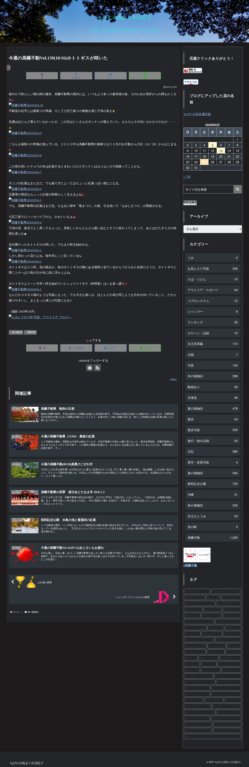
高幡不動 (31, 332)
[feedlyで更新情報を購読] (89, 367)
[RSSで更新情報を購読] (97, 367)
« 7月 (187, 176)
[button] (237, 189)
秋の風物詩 (17, 332)
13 (221, 150)
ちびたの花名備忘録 (197, 114)
